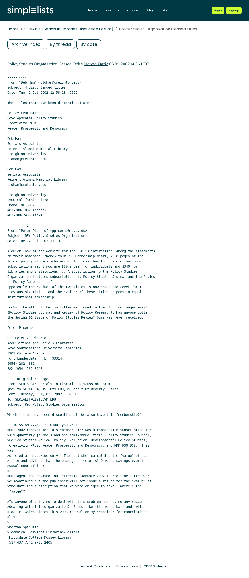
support (133, 10)
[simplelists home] (30, 11)
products (112, 10)
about (167, 10)
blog (150, 10)
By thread (60, 44)
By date (88, 44)
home (92, 10)
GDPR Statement (156, 566)
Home (13, 29)
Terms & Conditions (95, 566)
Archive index (25, 44)
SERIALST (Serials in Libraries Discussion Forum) (68, 29)
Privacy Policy (127, 566)
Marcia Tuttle (96, 63)
